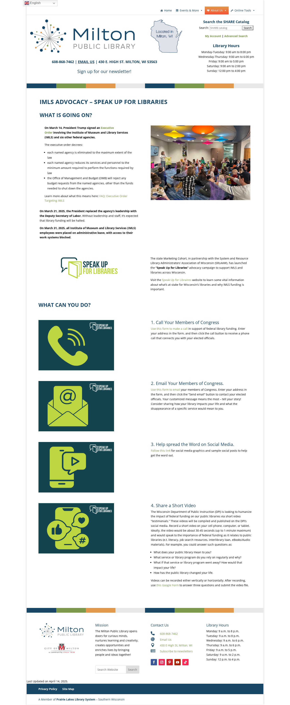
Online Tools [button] (243, 10)
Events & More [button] (189, 10)
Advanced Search (236, 36)
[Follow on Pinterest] (170, 662)
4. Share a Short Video (173, 505)
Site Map (68, 689)
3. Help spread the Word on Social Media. (192, 444)
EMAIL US (86, 61)
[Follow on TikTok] (185, 662)
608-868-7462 (169, 634)
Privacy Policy (47, 689)
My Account (213, 36)
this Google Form (167, 585)
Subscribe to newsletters (176, 651)
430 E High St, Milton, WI (176, 645)
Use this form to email (165, 389)
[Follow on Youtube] (177, 662)
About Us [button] (217, 10)
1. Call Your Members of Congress (185, 322)
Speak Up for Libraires (176, 280)
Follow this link (160, 450)
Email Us (165, 639)
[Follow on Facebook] (154, 662)
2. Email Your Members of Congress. (187, 383)
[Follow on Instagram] (162, 662)
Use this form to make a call (169, 328)
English (35, 3)
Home (168, 10)
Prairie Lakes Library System (75, 699)
